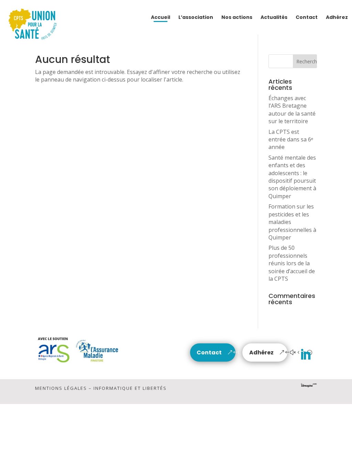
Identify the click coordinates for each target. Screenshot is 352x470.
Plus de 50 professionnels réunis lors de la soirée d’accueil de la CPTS (291, 263)
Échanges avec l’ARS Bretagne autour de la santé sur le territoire (292, 109)
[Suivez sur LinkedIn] (305, 354)
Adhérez (261, 352)
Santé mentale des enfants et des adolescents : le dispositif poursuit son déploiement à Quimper (292, 177)
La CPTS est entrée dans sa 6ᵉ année (290, 139)
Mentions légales (61, 388)
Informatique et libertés (130, 388)
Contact (209, 352)
